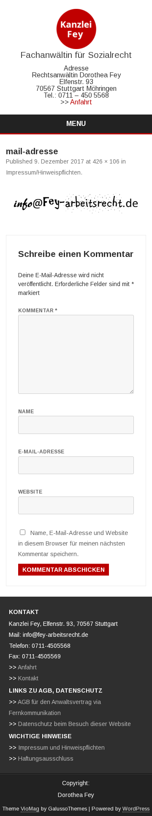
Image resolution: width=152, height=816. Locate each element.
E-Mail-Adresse (41, 452)
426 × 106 (105, 161)
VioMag (30, 809)
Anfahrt (81, 102)
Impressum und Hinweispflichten (61, 747)
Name (26, 412)
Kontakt (28, 678)
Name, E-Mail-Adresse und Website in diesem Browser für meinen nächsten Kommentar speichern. (73, 543)
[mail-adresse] (76, 206)
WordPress (135, 809)
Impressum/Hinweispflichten (43, 172)
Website (30, 492)
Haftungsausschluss (45, 758)
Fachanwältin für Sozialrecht (76, 54)
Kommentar (37, 311)
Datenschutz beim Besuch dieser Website (74, 723)
